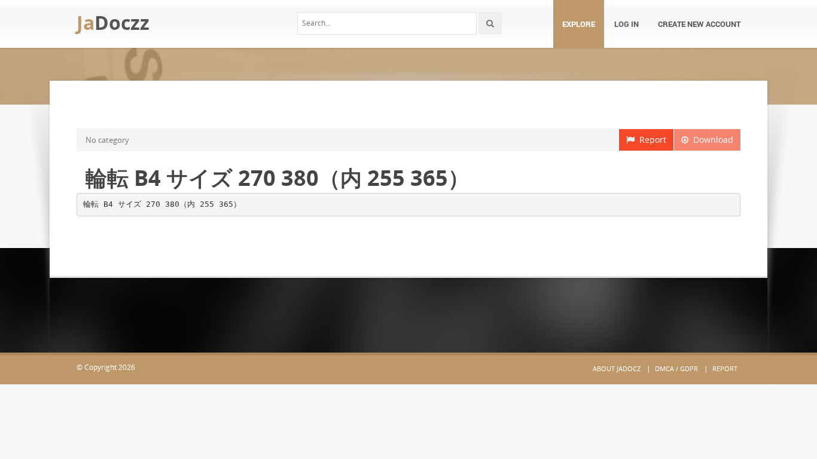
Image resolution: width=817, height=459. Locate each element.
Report (650, 139)
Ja (113, 22)
